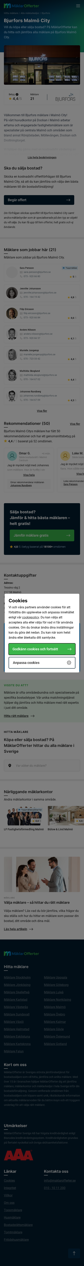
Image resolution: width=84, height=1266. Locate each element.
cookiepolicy (30, 617)
